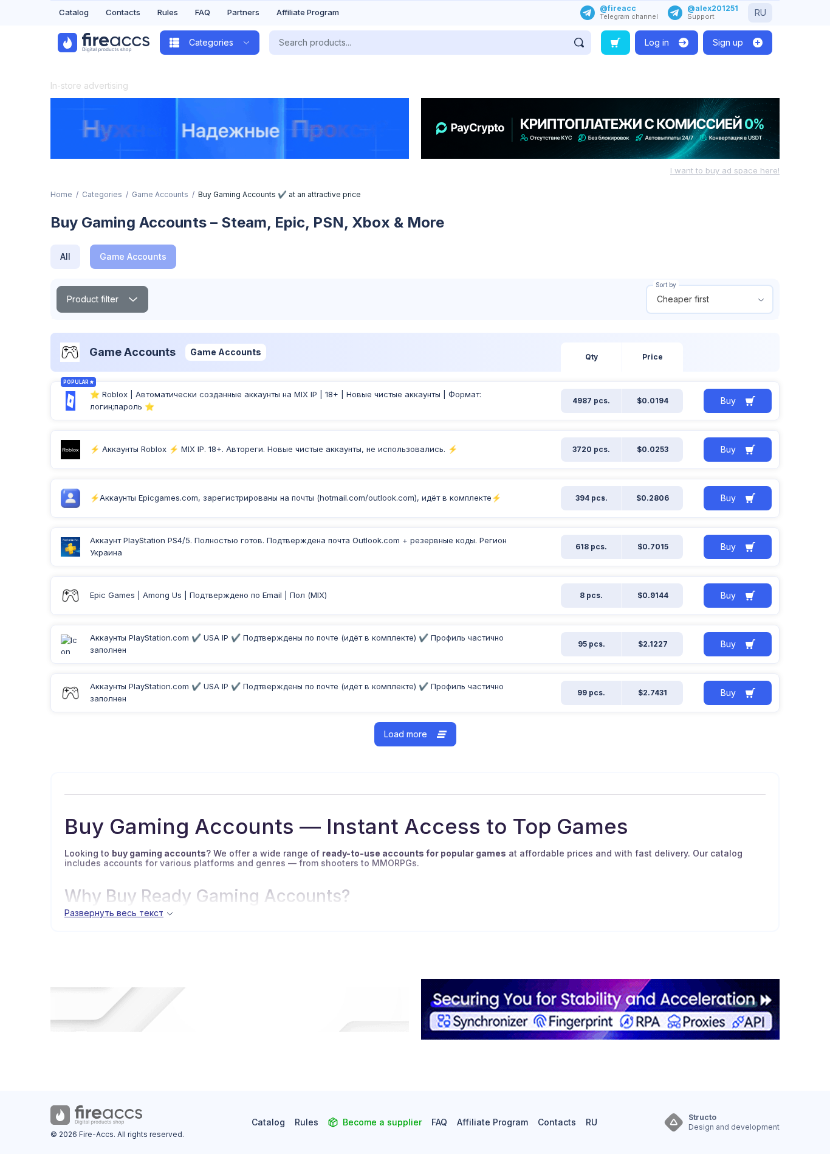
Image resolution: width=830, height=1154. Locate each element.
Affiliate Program (307, 12)
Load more (405, 734)
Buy (728, 400)
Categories (102, 194)
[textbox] (709, 299)
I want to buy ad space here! (725, 170)
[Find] (579, 42)
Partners (243, 12)
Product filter (92, 299)
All (65, 256)
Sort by (666, 284)
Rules (167, 12)
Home (61, 194)
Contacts (123, 12)
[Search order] (615, 42)
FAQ (202, 12)
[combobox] (709, 299)
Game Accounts (160, 194)
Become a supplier (382, 1122)
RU (760, 12)
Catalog (74, 12)
